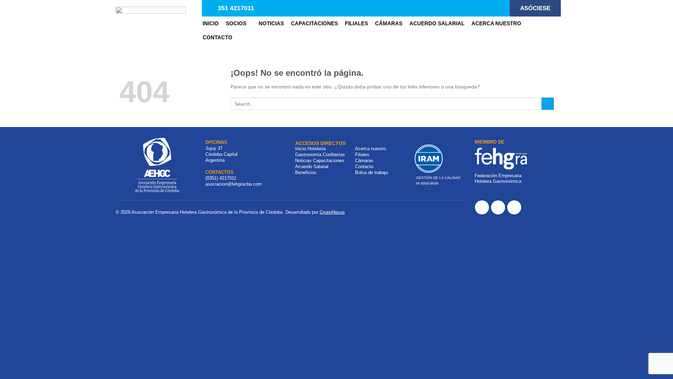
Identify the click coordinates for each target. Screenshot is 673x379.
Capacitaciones (314, 23)
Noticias (303, 160)
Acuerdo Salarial (436, 23)
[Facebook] (482, 207)
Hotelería (316, 148)
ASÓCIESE (535, 8)
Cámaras (388, 23)
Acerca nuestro (496, 23)
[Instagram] (498, 207)
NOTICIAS (271, 23)
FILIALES (356, 23)
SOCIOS (236, 23)
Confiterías (334, 154)
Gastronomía (308, 154)
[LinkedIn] (514, 207)
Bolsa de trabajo (371, 172)
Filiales (362, 154)
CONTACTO (217, 37)
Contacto (364, 166)
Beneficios (306, 172)
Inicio (211, 23)
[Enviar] (548, 104)
